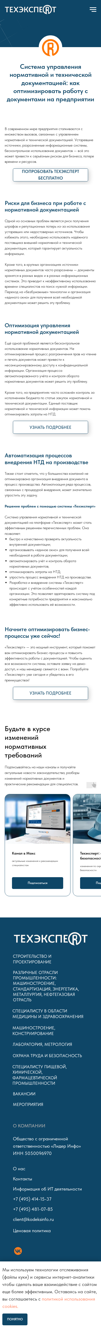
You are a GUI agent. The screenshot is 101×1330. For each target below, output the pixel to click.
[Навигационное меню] (93, 9)
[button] (50, 174)
